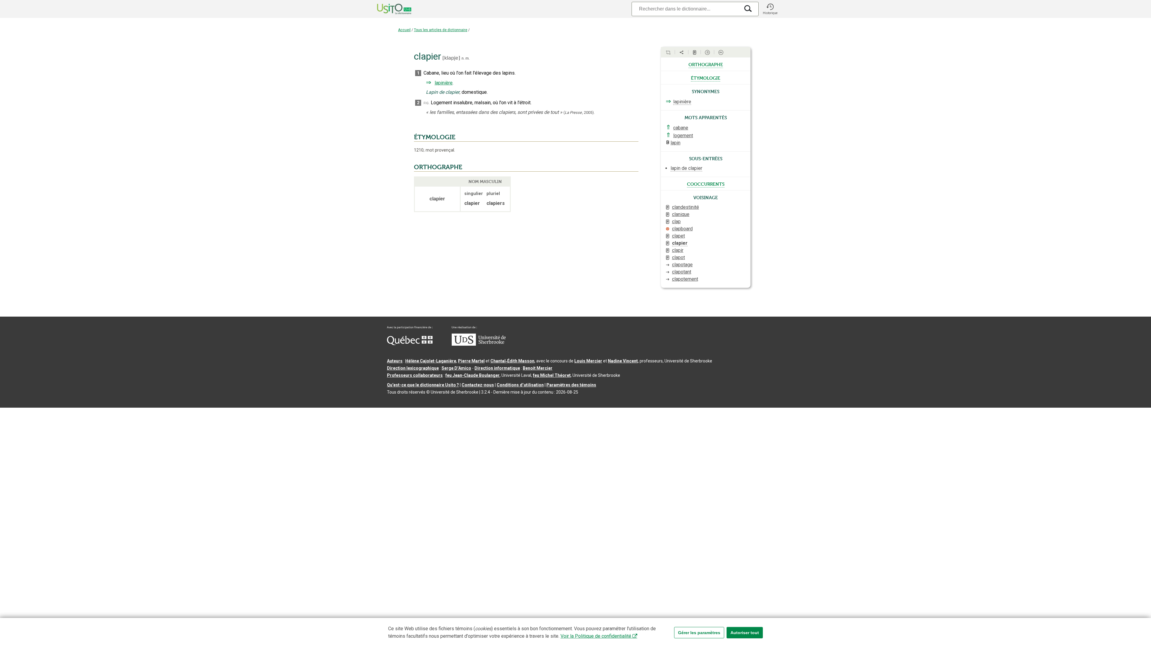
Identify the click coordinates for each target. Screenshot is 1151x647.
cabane (680, 128)
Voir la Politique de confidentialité (596, 636)
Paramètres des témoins (571, 385)
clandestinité (685, 207)
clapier (680, 243)
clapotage (682, 264)
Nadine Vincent (623, 361)
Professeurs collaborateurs (415, 375)
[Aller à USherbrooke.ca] (479, 344)
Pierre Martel (471, 361)
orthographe (706, 64)
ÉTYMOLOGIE (434, 137)
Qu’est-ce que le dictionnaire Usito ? (423, 385)
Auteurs (395, 361)
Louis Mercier (588, 361)
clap (676, 221)
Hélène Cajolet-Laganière (430, 361)
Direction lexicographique (413, 368)
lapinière (444, 83)
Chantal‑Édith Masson (512, 361)
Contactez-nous (478, 385)
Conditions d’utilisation (520, 385)
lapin (675, 143)
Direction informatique (497, 368)
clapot (678, 257)
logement (683, 135)
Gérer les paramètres (699, 632)
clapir (677, 250)
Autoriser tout (744, 632)
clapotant (681, 272)
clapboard (682, 229)
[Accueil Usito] (388, 9)
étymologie (705, 77)
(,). (579, 112)
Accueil (404, 30)
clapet (678, 236)
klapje (451, 58)
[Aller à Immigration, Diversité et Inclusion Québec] (410, 343)
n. (463, 58)
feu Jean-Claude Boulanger (472, 375)
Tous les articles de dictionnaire (440, 30)
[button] (770, 9)
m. (467, 58)
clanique (680, 214)
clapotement (685, 279)
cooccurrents (705, 183)
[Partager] (681, 52)
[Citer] (668, 52)
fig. (427, 102)
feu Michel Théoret (552, 375)
